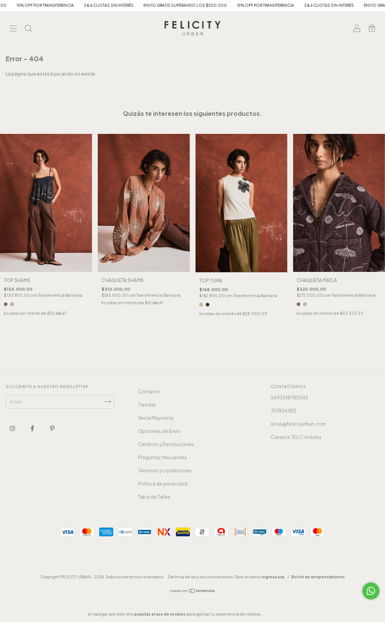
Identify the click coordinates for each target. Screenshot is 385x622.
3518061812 (283, 411)
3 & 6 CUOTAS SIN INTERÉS (82, 5)
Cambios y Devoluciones (166, 444)
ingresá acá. (273, 577)
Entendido (282, 614)
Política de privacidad (162, 484)
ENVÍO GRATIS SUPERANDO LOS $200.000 (159, 5)
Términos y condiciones (165, 470)
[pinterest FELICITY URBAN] (52, 428)
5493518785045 (289, 398)
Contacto (149, 391)
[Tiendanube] (192, 592)
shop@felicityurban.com (298, 424)
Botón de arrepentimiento (318, 577)
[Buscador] (28, 29)
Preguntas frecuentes (162, 457)
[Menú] (13, 29)
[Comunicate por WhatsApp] (370, 591)
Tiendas (147, 405)
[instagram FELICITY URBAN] (13, 428)
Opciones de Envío (159, 431)
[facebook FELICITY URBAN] (33, 428)
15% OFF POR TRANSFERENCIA (239, 5)
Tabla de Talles (154, 497)
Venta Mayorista (155, 418)
